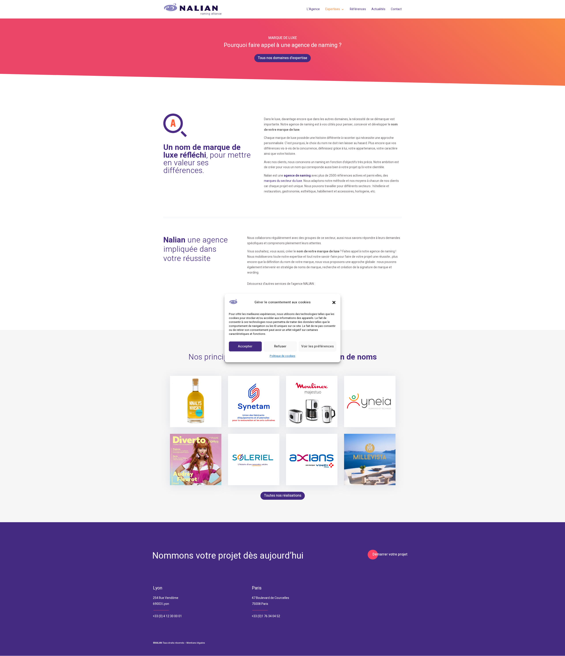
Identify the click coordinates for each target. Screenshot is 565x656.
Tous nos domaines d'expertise (282, 58)
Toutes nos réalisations (282, 495)
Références (358, 9)
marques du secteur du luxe (283, 181)
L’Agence (313, 9)
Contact (396, 9)
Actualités (378, 9)
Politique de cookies (282, 356)
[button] (334, 302)
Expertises (332, 9)
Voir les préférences (317, 346)
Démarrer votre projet (390, 554)
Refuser (280, 346)
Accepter (245, 346)
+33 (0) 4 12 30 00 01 (167, 616)
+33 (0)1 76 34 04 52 (266, 616)
